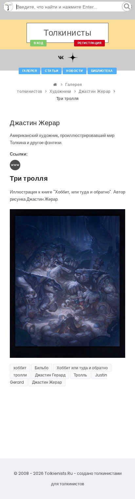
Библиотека (102, 71)
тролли (20, 375)
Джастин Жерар (95, 91)
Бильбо (41, 368)
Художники (60, 91)
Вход (38, 43)
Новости (74, 71)
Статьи (51, 71)
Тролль (80, 375)
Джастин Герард (50, 375)
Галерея (29, 71)
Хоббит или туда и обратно (82, 368)
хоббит (20, 368)
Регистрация (90, 43)
